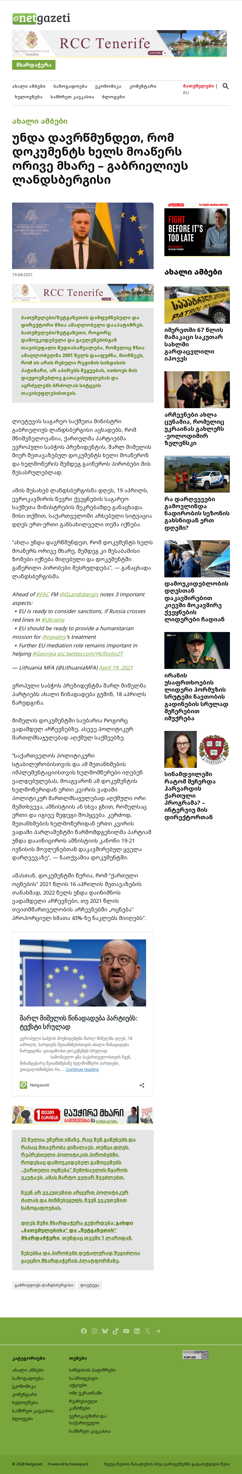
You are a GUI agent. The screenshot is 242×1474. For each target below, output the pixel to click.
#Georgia (44, 653)
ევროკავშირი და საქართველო (88, 1419)
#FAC (42, 594)
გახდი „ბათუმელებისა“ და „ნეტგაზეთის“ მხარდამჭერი (77, 1230)
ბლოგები (113, 97)
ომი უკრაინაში (85, 1393)
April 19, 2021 (116, 667)
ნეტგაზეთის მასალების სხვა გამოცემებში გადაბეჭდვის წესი (167, 1464)
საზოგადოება (70, 86)
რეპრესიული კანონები (83, 1404)
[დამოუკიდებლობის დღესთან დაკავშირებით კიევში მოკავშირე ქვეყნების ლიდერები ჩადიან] (197, 559)
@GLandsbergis (78, 594)
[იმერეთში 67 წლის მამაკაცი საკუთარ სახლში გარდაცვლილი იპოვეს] (197, 305)
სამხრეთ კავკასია (72, 97)
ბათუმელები (198, 86)
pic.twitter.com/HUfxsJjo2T (90, 653)
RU (186, 92)
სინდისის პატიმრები (92, 1370)
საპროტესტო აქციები (83, 1381)
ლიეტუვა (89, 1285)
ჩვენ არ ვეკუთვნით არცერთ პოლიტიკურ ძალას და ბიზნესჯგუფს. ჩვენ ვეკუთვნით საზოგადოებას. (74, 1200)
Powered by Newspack (68, 1464)
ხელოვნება (28, 97)
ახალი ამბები (28, 86)
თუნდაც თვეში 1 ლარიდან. (97, 1237)
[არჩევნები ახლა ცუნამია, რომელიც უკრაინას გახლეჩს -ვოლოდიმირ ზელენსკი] (197, 390)
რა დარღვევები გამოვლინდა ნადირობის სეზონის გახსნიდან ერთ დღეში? (197, 513)
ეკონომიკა (108, 86)
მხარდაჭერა (33, 64)
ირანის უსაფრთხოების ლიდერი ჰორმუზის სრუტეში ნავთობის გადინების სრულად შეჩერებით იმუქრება (196, 696)
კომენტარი (142, 86)
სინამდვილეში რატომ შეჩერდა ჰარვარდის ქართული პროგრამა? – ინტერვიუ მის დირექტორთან (190, 795)
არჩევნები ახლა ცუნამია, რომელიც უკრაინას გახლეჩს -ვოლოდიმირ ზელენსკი (194, 428)
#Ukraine (52, 619)
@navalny (54, 636)
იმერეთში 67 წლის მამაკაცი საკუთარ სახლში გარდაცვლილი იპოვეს (193, 343)
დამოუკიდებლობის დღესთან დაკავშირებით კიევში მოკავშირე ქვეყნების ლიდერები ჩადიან (196, 601)
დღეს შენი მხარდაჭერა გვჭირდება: (68, 1222)
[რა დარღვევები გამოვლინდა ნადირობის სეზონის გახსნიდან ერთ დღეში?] (197, 475)
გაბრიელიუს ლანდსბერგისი (44, 1285)
